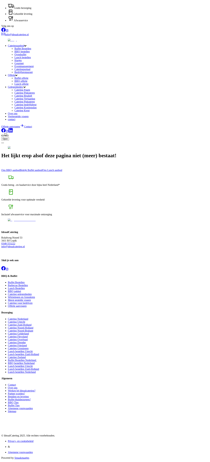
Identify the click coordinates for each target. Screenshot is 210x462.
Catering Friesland (17, 345)
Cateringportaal (22, 69)
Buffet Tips (14, 405)
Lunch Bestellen (16, 288)
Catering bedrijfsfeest (25, 104)
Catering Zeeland (17, 357)
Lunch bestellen (22, 57)
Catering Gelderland (18, 333)
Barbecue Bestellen (18, 285)
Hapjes (18, 60)
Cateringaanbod (16, 45)
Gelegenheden (15, 87)
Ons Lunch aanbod (52, 170)
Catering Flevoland (18, 336)
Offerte (11, 75)
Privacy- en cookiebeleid (20, 441)
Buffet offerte (21, 78)
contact (11, 119)
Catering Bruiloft (23, 95)
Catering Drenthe (17, 342)
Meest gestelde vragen (19, 300)
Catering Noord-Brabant (20, 330)
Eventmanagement (24, 66)
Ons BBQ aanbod (10, 170)
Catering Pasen (22, 89)
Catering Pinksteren (24, 92)
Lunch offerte (21, 84)
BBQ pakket (14, 291)
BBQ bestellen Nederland (21, 363)
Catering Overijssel (18, 339)
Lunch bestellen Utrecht (20, 351)
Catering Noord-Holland (20, 327)
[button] (108, 45)
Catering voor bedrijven (20, 303)
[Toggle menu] (2, 142)
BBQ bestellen (22, 51)
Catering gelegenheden (20, 294)
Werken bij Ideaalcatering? (21, 390)
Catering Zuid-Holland (20, 324)
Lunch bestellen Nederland (22, 372)
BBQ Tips (13, 402)
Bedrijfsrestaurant (23, 72)
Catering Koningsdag (25, 107)
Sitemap (12, 411)
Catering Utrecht (16, 321)
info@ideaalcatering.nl (13, 246)
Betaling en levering (18, 396)
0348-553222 (8, 243)
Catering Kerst (22, 110)
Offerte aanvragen (17, 306)
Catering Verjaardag (24, 98)
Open (5, 139)
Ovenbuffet (20, 54)
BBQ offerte (20, 81)
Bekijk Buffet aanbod (31, 170)
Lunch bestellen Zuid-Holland (23, 354)
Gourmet (19, 63)
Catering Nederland (18, 319)
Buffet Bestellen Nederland (22, 360)
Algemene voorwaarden (20, 408)
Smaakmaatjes (21, 457)
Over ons (12, 113)
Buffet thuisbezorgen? (19, 399)
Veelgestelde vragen (18, 116)
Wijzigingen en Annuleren (21, 297)
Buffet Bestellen (22, 48)
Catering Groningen (18, 348)
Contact (28, 126)
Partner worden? (16, 393)
